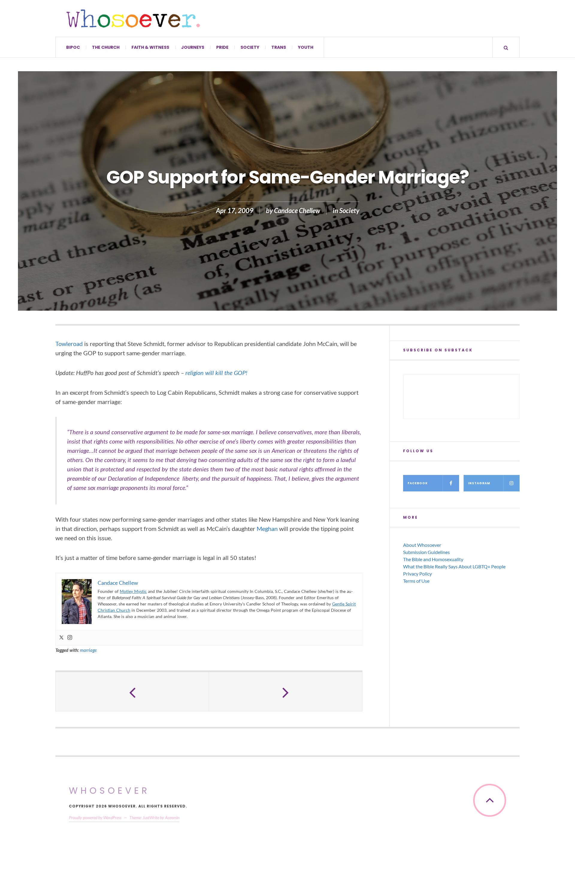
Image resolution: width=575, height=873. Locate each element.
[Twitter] (61, 638)
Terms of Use (416, 581)
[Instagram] (69, 638)
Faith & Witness (150, 47)
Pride (222, 47)
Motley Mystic (133, 591)
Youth (305, 47)
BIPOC (73, 47)
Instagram (479, 483)
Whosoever (109, 790)
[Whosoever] (133, 18)
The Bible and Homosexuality (433, 559)
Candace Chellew (297, 211)
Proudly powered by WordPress (95, 817)
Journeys (192, 47)
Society (249, 47)
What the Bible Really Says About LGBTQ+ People (454, 566)
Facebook (418, 483)
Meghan (267, 528)
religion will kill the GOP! (216, 372)
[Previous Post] (132, 691)
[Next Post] (285, 691)
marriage (88, 650)
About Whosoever (422, 545)
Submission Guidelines (426, 552)
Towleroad (69, 343)
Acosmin (172, 817)
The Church (105, 47)
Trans (278, 47)
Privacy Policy (417, 573)
